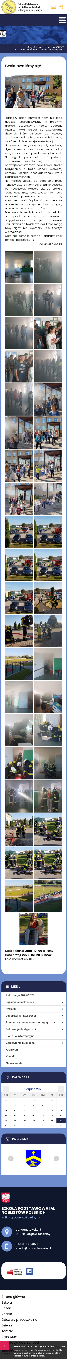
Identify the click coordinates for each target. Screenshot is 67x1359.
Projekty (11, 1008)
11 (24, 1110)
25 (24, 1120)
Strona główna (13, 1296)
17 (15, 1115)
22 (61, 1115)
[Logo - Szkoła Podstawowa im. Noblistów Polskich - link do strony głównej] (22, 7)
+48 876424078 (61, 7)
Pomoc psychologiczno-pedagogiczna (30, 1022)
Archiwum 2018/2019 (24, 49)
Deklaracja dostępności (21, 1029)
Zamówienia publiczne (20, 1042)
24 (15, 1120)
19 (33, 1115)
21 (52, 1115)
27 (42, 1120)
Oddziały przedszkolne (19, 1319)
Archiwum (57, 47)
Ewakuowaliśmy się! (23, 66)
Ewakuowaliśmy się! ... (51, 49)
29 (60, 1120)
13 (43, 1110)
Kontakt (11, 1056)
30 (6, 1125)
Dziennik (7, 1325)
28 (52, 1120)
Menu (16, 986)
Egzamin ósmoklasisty (20, 1002)
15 (61, 1110)
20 (42, 1115)
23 (6, 1120)
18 (24, 1115)
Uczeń (6, 1308)
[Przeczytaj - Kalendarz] (36, 1078)
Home (46, 47)
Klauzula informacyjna (20, 1036)
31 (15, 1125)
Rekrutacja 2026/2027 (20, 995)
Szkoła (6, 1302)
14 (52, 1110)
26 (33, 1120)
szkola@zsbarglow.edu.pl (54, 7)
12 (33, 1110)
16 (6, 1115)
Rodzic (6, 1314)
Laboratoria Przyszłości (21, 1015)
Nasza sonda (14, 1063)
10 (15, 1110)
